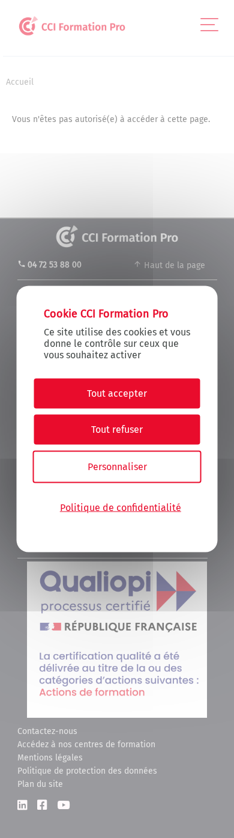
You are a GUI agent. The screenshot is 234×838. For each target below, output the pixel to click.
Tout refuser (117, 429)
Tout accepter (117, 393)
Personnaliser (117, 467)
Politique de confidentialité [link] (120, 507)
